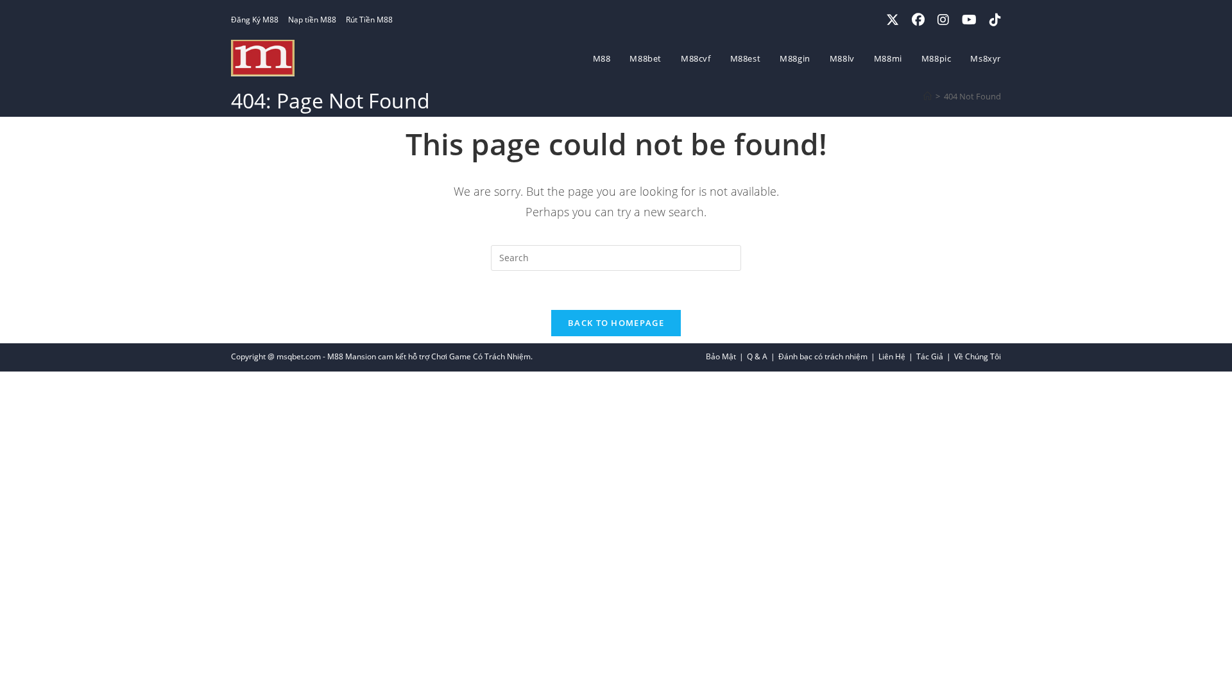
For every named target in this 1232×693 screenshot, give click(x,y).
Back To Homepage (616, 323)
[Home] (927, 96)
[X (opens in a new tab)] (892, 19)
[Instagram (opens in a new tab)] (943, 19)
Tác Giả (929, 356)
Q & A (757, 356)
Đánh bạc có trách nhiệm (823, 356)
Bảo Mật (721, 356)
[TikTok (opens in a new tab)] (992, 19)
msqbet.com (299, 356)
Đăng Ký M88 (254, 19)
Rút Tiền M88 (369, 19)
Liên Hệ (891, 356)
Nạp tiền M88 (312, 19)
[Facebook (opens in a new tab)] (918, 19)
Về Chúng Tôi (977, 356)
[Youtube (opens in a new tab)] (969, 19)
